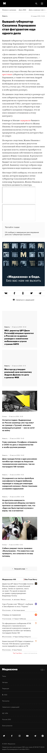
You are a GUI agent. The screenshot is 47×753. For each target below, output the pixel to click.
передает (23, 47)
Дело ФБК (22, 10)
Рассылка (5, 701)
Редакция (5, 688)
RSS (5, 694)
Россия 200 (6, 719)
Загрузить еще (19, 569)
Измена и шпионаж (9, 10)
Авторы (5, 682)
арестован (7, 74)
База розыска (7, 725)
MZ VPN (5, 713)
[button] (42, 3)
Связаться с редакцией (25, 299)
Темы (4, 676)
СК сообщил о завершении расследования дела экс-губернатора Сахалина (22, 233)
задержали (25, 121)
